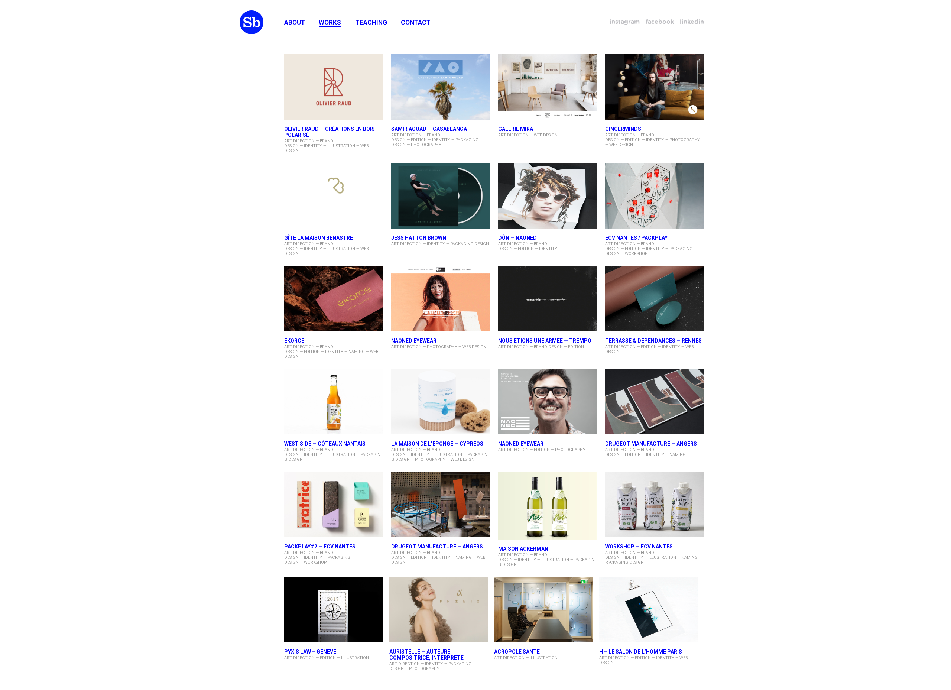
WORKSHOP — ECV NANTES (639, 547)
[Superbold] (251, 22)
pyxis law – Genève (310, 652)
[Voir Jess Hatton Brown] (440, 196)
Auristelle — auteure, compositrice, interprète (426, 655)
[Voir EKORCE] (333, 299)
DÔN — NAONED (517, 238)
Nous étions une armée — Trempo (544, 341)
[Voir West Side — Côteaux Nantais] (333, 402)
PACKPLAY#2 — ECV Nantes (320, 547)
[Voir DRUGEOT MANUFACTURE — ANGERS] (654, 402)
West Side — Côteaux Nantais (325, 444)
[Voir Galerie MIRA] (547, 87)
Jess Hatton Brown (418, 238)
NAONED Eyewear (520, 444)
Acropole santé (517, 652)
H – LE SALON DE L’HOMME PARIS (640, 652)
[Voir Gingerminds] (654, 87)
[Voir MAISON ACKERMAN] (547, 506)
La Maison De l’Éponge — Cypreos (437, 444)
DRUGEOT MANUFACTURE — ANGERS (651, 444)
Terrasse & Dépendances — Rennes (653, 341)
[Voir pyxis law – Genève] (333, 610)
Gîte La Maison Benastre (318, 238)
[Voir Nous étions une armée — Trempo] (547, 299)
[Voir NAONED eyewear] (440, 299)
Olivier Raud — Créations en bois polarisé (329, 132)
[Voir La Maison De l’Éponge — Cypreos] (440, 402)
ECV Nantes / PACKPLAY (636, 238)
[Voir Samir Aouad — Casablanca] (440, 87)
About (294, 22)
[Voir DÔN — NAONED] (547, 196)
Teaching (371, 22)
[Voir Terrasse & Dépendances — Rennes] (654, 299)
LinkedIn (692, 22)
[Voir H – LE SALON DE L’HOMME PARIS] (648, 610)
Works (330, 22)
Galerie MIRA (515, 129)
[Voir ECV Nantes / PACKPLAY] (654, 196)
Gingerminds (623, 129)
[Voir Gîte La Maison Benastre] (333, 196)
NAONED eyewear (413, 341)
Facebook (660, 22)
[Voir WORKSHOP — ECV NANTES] (654, 505)
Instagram (625, 22)
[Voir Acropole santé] (543, 610)
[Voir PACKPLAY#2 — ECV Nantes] (333, 505)
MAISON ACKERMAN (523, 549)
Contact (416, 22)
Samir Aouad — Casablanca (429, 129)
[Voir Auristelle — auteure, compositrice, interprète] (438, 610)
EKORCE (294, 341)
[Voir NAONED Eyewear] (547, 402)
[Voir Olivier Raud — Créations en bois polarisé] (333, 87)
